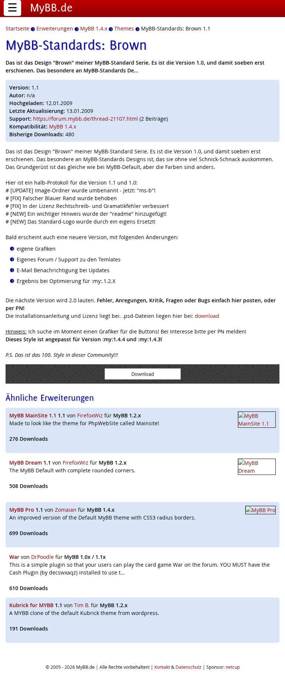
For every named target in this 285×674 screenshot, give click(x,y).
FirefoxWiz (90, 415)
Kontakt (162, 667)
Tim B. (81, 605)
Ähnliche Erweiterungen (50, 398)
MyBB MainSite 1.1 (32, 415)
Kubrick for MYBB (31, 605)
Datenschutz (189, 667)
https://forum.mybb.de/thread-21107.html (85, 118)
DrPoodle (42, 556)
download (207, 315)
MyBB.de (51, 7)
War (14, 556)
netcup (233, 667)
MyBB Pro (21, 509)
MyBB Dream (25, 462)
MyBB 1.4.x (62, 126)
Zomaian (65, 509)
